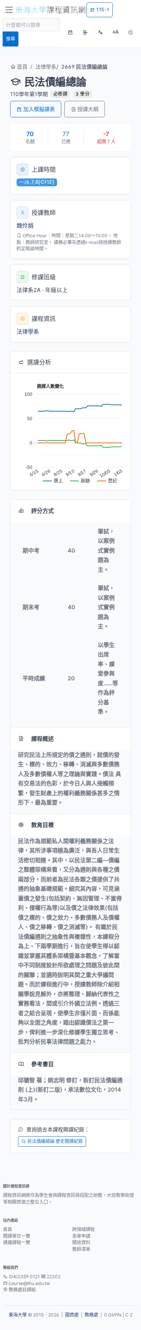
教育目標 (42, 824)
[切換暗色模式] (130, 32)
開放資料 (81, 1242)
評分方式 (42, 510)
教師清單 (81, 1249)
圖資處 (72, 1315)
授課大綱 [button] (88, 109)
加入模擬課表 (39, 109)
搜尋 (10, 39)
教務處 (91, 1315)
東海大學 (18, 1315)
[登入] (85, 32)
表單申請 (81, 1236)
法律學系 (45, 66)
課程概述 (42, 738)
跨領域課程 (83, 1229)
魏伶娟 (25, 225)
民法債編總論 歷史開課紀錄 (55, 1141)
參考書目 (42, 1064)
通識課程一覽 (16, 1242)
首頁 (21, 66)
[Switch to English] (100, 32)
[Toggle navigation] (9, 10)
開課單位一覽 (16, 1236)
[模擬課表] (70, 32)
